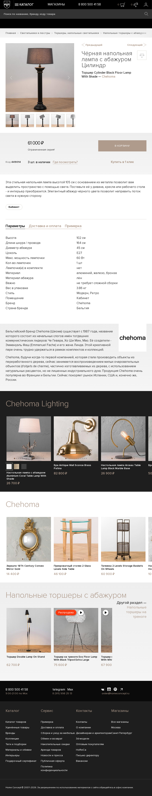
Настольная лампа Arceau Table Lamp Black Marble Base (121, 467)
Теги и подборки (16, 744)
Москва (115, 727)
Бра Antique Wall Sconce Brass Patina (72, 467)
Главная (11, 33)
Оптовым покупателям (90, 744)
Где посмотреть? (65, 162)
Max (70, 689)
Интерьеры (12, 755)
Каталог (12, 711)
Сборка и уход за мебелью (58, 733)
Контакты (84, 711)
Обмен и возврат (51, 738)
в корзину (122, 145)
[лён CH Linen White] (9, 466)
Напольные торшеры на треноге (136, 612)
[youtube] (109, 689)
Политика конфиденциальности (54, 768)
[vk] (103, 689)
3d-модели (82, 738)
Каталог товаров (16, 721)
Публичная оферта (53, 761)
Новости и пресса (52, 755)
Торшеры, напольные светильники (76, 33)
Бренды (10, 733)
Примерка (47, 721)
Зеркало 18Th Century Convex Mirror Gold (25, 567)
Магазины (56, 4)
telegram (58, 689)
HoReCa (81, 749)
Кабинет (14, 207)
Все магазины (120, 721)
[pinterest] (115, 689)
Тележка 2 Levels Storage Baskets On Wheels (122, 567)
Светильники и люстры (35, 33)
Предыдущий (93, 45)
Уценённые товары (17, 727)
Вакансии (82, 761)
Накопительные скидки (55, 744)
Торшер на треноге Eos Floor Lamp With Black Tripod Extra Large (75, 658)
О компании (83, 727)
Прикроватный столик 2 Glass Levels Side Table (72, 567)
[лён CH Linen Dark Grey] (24, 466)
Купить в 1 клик (122, 162)
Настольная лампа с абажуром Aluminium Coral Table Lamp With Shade (26, 476)
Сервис (47, 711)
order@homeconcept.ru (115, 693)
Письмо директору (87, 755)
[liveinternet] (121, 689)
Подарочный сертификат (21, 761)
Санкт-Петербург (121, 733)
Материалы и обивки (19, 749)
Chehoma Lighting (37, 404)
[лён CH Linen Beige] (16, 466)
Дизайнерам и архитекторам (93, 733)
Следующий (135, 45)
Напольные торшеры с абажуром (124, 33)
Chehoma (108, 77)
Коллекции (12, 738)
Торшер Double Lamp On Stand (25, 656)
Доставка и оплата (52, 727)
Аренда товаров (51, 749)
